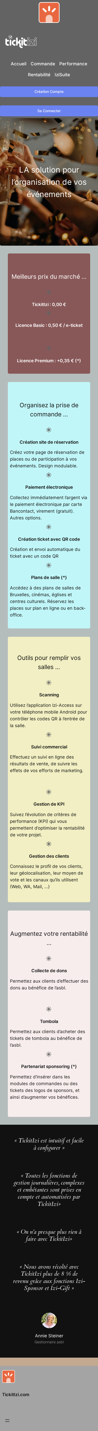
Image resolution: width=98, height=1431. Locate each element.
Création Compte (49, 91)
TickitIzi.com (15, 1394)
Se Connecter (49, 111)
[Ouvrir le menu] (7, 1420)
